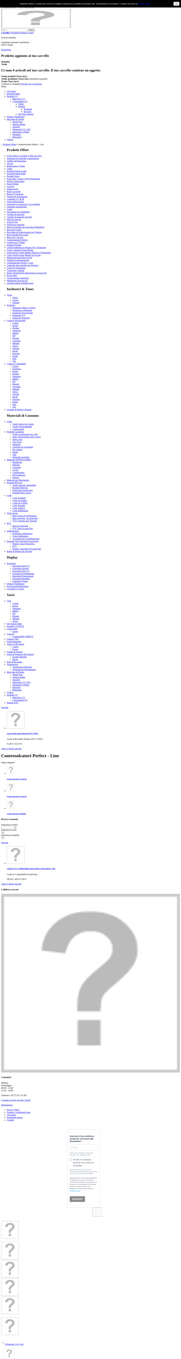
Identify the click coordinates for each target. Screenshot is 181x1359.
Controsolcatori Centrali (17, 779)
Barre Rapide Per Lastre (17, 235)
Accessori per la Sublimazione (25, 538)
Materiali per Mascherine (18, 480)
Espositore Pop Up (20, 571)
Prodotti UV (12, 96)
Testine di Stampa (15, 652)
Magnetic (16, 444)
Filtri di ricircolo (14, 219)
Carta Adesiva (18, 508)
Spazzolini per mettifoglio (18, 212)
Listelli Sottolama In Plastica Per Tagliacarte (26, 247)
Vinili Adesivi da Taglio (23, 424)
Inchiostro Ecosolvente (22, 313)
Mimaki (15, 343)
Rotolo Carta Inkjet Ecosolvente (26, 549)
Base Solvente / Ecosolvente (25, 518)
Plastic (15, 452)
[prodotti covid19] (10, 1295)
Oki (14, 361)
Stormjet (16, 127)
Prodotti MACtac (14, 482)
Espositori (11, 563)
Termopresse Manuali (22, 667)
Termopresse (12, 664)
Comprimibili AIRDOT (23, 636)
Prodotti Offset (13, 94)
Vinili (9, 421)
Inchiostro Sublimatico (22, 533)
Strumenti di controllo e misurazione (23, 158)
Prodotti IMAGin (20, 488)
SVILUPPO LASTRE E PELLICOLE (24, 156)
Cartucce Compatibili (16, 364)
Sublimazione (13, 531)
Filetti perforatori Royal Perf (19, 258)
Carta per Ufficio (20, 503)
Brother (15, 328)
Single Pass (17, 122)
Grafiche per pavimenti (22, 447)
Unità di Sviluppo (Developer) (20, 654)
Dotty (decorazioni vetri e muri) (26, 437)
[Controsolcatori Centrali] (11, 773)
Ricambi (27, 111)
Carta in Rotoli (19, 498)
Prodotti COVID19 (15, 626)
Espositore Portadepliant (23, 573)
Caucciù (10, 186)
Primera (15, 302)
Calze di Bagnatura (15, 202)
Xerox (15, 297)
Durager (16, 353)
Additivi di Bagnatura (16, 161)
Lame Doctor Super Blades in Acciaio (24, 255)
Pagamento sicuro (15, 1117)
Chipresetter (12, 629)
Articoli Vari (12, 222)
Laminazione (18, 429)
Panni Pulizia (13, 184)
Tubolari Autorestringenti (18, 260)
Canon (15, 300)
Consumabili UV (20, 101)
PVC (9, 523)
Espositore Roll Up (21, 566)
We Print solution (26, 114)
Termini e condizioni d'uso (18, 1112)
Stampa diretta (18, 124)
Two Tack (16, 442)
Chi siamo (11, 91)
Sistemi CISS (13, 639)
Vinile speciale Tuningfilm (24, 485)
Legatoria (16, 467)
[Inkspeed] (36, 27)
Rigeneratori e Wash (16, 166)
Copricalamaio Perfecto (17, 240)
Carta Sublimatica (20, 510)
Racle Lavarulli (14, 191)
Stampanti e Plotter (20, 132)
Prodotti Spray (13, 176)
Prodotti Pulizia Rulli (16, 174)
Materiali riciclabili (20, 457)
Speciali (4, 707)
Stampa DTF (12, 702)
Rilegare (16, 465)
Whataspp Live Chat (14, 1344)
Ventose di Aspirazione (17, 196)
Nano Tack (17, 439)
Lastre (9, 168)
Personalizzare (18, 475)
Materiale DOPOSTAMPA (19, 460)
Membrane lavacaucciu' (17, 280)
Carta (9, 495)
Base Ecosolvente (20, 526)
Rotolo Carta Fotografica (23, 544)
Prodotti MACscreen (21, 493)
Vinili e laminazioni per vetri (25, 434)
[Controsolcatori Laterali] (11, 791)
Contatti (10, 1120)
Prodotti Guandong (15, 432)
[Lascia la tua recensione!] (10, 1258)
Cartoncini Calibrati (15, 270)
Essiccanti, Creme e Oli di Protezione (23, 179)
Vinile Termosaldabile (22, 426)
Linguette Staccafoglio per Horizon (22, 265)
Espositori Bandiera (21, 578)
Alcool (10, 163)
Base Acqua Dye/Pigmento (24, 516)
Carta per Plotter (19, 500)
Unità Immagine (14, 641)
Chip (9, 601)
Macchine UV (18, 99)
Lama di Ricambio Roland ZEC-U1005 (22, 733)
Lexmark (16, 341)
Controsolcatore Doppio (16, 814)
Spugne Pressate (14, 245)
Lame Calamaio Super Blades (20, 250)
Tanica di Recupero (15, 644)
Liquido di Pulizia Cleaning (19, 409)
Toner (9, 295)
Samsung (16, 330)
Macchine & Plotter (15, 119)
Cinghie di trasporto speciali (19, 217)
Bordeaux (16, 369)
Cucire (15, 470)
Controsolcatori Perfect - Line (20, 263)
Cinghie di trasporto (15, 214)
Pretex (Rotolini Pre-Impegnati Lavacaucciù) (27, 273)
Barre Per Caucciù (15, 237)
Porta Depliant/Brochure (18, 586)
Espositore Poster (20, 581)
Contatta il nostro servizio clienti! (16, 1100)
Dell (14, 358)
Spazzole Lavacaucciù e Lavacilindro (23, 204)
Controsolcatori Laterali (17, 796)
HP (13, 336)
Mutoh (15, 333)
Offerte (10, 139)
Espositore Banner (20, 568)
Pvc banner (17, 449)
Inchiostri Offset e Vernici (23, 308)
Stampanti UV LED (21, 129)
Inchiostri (28, 109)
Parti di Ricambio (14, 662)
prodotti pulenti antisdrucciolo (20, 283)
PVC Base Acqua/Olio (22, 528)
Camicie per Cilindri (16, 242)
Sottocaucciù (12, 189)
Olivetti (15, 348)
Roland (15, 338)
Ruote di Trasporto (15, 194)
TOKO (10, 692)
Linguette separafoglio (17, 207)
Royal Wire (12, 275)
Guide (9, 209)
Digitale (21, 106)
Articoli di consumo (15, 224)
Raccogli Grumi (14, 230)
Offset (21, 104)
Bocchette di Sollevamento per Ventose (24, 232)
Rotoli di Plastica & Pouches (19, 551)
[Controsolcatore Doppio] (11, 808)
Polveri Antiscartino (15, 181)
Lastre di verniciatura (16, 268)
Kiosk (15, 356)
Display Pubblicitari (15, 117)
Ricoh (15, 351)
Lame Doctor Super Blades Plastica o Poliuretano (29, 252)
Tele (14, 454)
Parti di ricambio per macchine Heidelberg (25, 227)
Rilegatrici (17, 137)
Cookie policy (144, 4)
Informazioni (7, 1105)
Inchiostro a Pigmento (22, 310)
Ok (176, 4)
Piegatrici (16, 134)
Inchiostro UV (18, 315)
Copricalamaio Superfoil (18, 278)
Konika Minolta (19, 657)
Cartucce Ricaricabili (16, 320)
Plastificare (17, 462)
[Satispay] (10, 1334)
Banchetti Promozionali (22, 576)
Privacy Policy (13, 1110)
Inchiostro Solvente (21, 318)
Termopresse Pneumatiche (24, 669)
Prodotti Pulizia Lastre (17, 171)
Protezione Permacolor (22, 490)
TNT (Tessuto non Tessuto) (24, 521)
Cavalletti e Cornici (15, 589)
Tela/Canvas (12, 513)
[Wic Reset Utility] (10, 1313)
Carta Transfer (18, 505)
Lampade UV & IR (15, 199)
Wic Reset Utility (14, 624)
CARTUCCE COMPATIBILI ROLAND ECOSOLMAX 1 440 (31, 869)
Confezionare (18, 472)
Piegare (15, 477)
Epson (15, 325)
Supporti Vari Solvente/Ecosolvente (22, 541)
